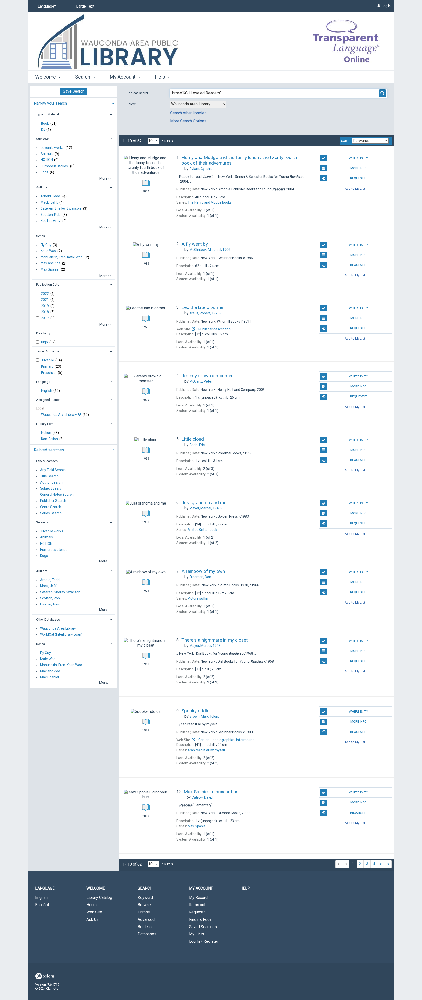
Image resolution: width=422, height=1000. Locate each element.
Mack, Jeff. (49, 202)
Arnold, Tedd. (51, 196)
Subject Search (51, 488)
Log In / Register (203, 941)
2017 (45, 318)
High (45, 342)
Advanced (146, 919)
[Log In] (378, 6)
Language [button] (43, 382)
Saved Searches (203, 926)
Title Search (49, 476)
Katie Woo (48, 251)
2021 (45, 300)
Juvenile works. (52, 147)
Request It (358, 178)
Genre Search (50, 507)
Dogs (44, 172)
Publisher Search (53, 501)
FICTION (47, 160)
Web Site (94, 912)
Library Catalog (99, 897)
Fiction (46, 433)
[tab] (73, 102)
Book (45, 123)
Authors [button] (41, 187)
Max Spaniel (50, 269)
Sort (345, 141)
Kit (43, 129)
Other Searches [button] (47, 461)
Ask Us (92, 919)
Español (42, 904)
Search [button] (83, 77)
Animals (47, 154)
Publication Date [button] (47, 284)
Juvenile (48, 360)
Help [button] (160, 77)
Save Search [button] (73, 91)
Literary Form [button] (45, 424)
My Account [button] (123, 77)
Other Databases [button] (48, 619)
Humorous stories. (55, 166)
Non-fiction (50, 439)
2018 (45, 312)
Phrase (144, 912)
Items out (197, 904)
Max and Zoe (51, 263)
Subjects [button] (42, 138)
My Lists (196, 934)
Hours (91, 904)
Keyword (145, 897)
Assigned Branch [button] (48, 400)
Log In (386, 6)
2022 (45, 294)
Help (245, 888)
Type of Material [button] (47, 114)
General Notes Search (57, 495)
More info (358, 168)
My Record (198, 897)
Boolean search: (138, 93)
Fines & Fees (200, 919)
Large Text (85, 6)
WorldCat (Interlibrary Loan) (61, 634)
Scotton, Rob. (51, 215)
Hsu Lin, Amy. (51, 221)
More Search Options (188, 121)
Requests (197, 912)
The (210, 202)
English (47, 391)
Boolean (145, 926)
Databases (147, 934)
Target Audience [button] (47, 351)
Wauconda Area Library (59, 414)
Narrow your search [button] (50, 103)
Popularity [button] (43, 333)
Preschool (49, 373)
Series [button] (40, 236)
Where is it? (358, 158)
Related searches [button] (49, 450)
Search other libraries (188, 113)
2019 (45, 306)
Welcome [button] (46, 77)
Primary (47, 366)
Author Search (51, 482)
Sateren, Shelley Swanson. (61, 208)
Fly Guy (46, 245)
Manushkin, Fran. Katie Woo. (62, 257)
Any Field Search (53, 470)
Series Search (51, 513)
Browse (144, 904)
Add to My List (355, 188)
